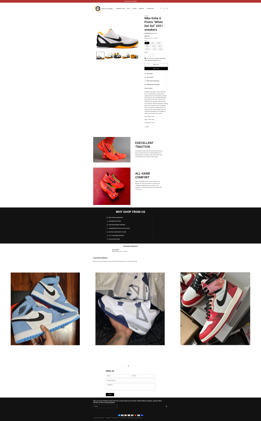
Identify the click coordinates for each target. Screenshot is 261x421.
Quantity (146, 52)
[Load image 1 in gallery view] (100, 56)
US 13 (160, 49)
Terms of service (122, 417)
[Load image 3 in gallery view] (117, 56)
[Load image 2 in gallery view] (109, 56)
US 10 (154, 46)
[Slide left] (94, 55)
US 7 (147, 43)
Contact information (138, 417)
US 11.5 (148, 49)
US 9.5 (147, 46)
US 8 (153, 43)
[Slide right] (140, 55)
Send (110, 394)
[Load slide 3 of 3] (133, 366)
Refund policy (108, 417)
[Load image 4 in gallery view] (126, 56)
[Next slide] (135, 365)
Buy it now (156, 68)
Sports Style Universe (100, 417)
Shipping (146, 38)
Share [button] (147, 126)
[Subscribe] (116, 406)
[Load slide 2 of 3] (130, 366)
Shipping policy (130, 417)
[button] (128, 8)
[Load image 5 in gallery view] (134, 56)
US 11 (160, 46)
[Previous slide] (125, 365)
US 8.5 (158, 43)
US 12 (154, 49)
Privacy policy (115, 417)
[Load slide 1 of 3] (128, 366)
